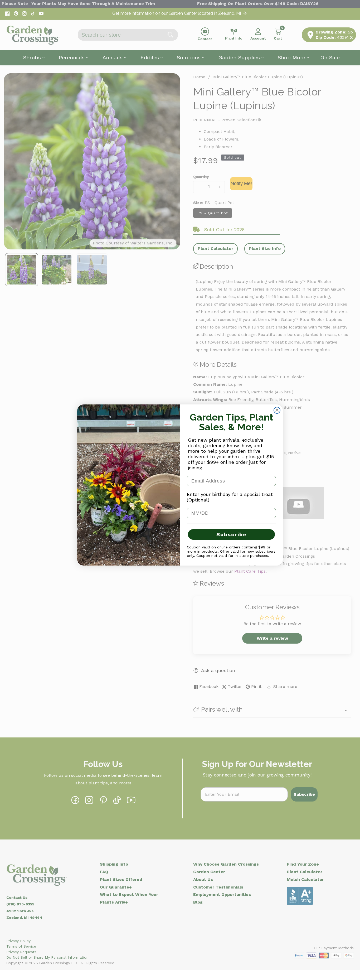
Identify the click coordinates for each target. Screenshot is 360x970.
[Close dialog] (277, 410)
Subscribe (231, 534)
